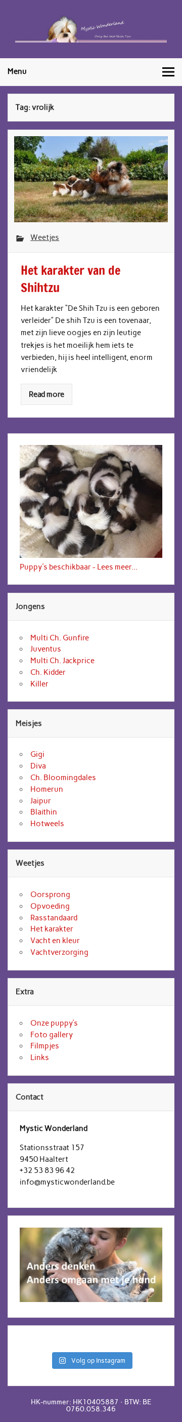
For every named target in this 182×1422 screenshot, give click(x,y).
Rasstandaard (53, 917)
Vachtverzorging (59, 952)
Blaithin (43, 812)
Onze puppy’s (54, 1023)
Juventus (45, 649)
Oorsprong (50, 894)
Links (39, 1057)
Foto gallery (51, 1034)
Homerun (46, 789)
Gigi (37, 754)
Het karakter (51, 928)
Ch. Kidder (48, 672)
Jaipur (40, 800)
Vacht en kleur (55, 940)
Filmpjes (44, 1045)
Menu (17, 71)
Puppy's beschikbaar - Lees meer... (79, 567)
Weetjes (44, 237)
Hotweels (47, 823)
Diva (38, 765)
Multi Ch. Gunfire (59, 637)
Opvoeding (50, 906)
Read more (46, 394)
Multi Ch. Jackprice (62, 660)
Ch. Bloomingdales (63, 777)
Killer (39, 683)
